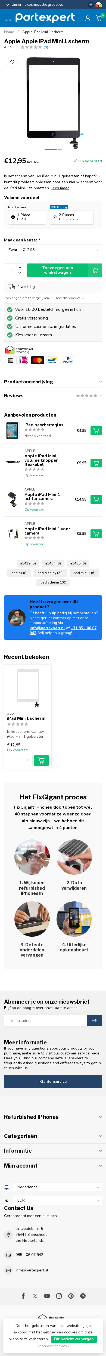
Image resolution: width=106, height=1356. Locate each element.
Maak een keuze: (22, 240)
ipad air (19, 572)
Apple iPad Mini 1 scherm (43, 32)
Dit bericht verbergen (74, 1339)
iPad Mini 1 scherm (26, 718)
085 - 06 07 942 (29, 1254)
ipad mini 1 (84, 572)
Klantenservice (53, 1081)
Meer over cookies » (53, 1345)
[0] (99, 18)
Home (9, 32)
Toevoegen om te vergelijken (26, 298)
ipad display (50, 572)
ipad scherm (53, 582)
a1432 (28, 563)
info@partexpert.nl (47, 628)
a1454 (53, 563)
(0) (46, 47)
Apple (9, 47)
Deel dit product (68, 298)
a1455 (78, 563)
